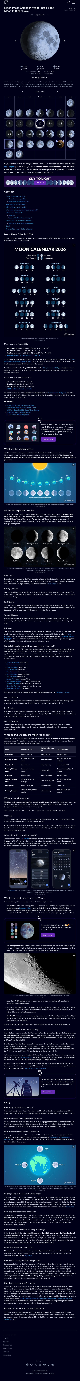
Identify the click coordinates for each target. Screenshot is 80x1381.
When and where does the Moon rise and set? (22, 210)
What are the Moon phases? (15, 204)
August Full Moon (13, 679)
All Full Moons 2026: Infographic (18, 415)
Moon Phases (7, 1348)
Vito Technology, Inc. (40, 340)
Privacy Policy (29, 1373)
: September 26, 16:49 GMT (19, 389)
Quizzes (6, 1341)
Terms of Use (38, 1373)
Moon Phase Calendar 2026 (15, 196)
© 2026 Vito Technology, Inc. (40, 1370)
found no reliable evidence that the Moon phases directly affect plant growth (46, 1298)
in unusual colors (25, 908)
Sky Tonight (9, 167)
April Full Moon (12, 669)
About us (6, 1352)
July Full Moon (12, 676)
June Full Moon (12, 674)
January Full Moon (13, 662)
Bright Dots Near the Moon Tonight (19, 412)
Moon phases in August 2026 (17, 199)
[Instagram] (31, 1364)
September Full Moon (14, 681)
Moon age (11, 215)
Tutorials (6, 1338)
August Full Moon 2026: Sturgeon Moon (20, 405)
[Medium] (40, 1364)
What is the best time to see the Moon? (19, 221)
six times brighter (26, 1057)
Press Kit (45, 1373)
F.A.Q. (8, 226)
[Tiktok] (49, 1364)
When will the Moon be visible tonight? (20, 218)
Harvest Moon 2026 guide (57, 393)
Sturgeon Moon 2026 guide (52, 368)
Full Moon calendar (63, 692)
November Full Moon (14, 686)
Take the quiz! (47, 935)
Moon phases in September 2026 (18, 201)
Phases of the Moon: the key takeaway (19, 229)
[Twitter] (36, 1364)
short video (70, 1207)
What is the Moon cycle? (14, 213)
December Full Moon (14, 688)
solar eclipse (52, 584)
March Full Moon (12, 667)
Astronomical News (9, 1335)
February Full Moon (13, 665)
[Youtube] (44, 1364)
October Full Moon (13, 684)
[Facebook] (27, 1364)
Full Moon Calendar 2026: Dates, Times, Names (23, 410)
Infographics (7, 1345)
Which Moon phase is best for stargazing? (21, 223)
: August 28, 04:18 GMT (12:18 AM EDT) (24, 355)
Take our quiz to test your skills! (35, 1068)
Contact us (7, 1355)
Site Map (51, 1373)
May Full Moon (12, 672)
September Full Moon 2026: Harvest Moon (21, 408)
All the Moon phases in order (16, 207)
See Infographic (48, 439)
